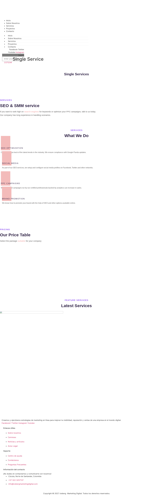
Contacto (10, 31)
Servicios (10, 26)
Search (21, 55)
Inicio (8, 20)
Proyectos (10, 28)
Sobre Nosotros (13, 23)
